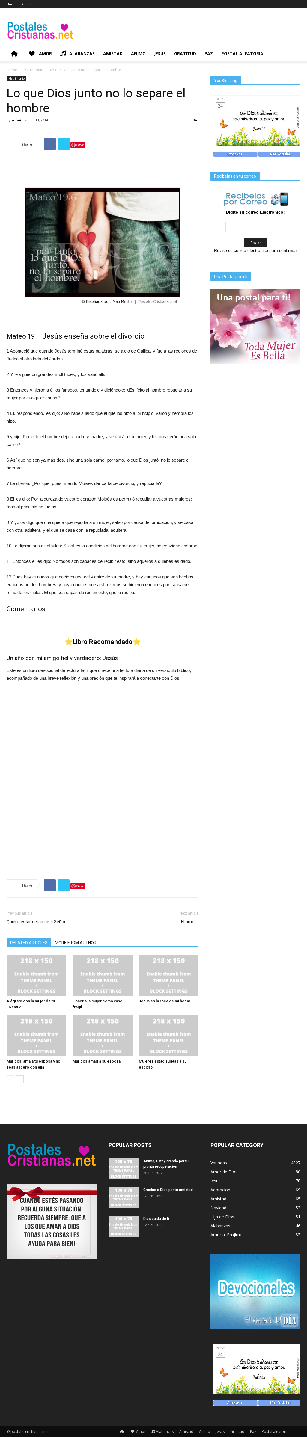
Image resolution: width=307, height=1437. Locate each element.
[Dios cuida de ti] (124, 1226)
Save (80, 145)
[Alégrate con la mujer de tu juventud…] (36, 975)
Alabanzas (82, 53)
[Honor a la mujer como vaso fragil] (102, 975)
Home (11, 4)
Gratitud (185, 53)
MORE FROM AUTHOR (76, 942)
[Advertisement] (102, 170)
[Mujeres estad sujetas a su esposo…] (168, 1035)
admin (18, 120)
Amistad (113, 53)
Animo (138, 53)
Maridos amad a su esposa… (98, 1061)
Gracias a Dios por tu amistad (168, 1190)
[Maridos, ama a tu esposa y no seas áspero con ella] (36, 1035)
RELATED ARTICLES (29, 942)
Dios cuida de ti (156, 1219)
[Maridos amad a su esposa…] (102, 1035)
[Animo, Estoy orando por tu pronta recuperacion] (124, 1168)
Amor (45, 53)
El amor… (189, 921)
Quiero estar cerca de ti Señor (36, 921)
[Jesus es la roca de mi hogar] (168, 975)
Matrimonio (33, 69)
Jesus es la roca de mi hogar (164, 1001)
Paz (208, 53)
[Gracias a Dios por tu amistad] (124, 1197)
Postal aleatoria (242, 53)
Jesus (160, 53)
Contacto (29, 4)
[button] (293, 54)
